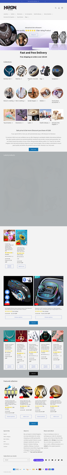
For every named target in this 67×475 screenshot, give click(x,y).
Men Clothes (6, 439)
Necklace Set (7, 79)
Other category (7, 436)
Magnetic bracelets (33, 79)
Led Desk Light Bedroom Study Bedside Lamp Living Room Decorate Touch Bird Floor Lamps (56, 402)
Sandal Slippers (32, 101)
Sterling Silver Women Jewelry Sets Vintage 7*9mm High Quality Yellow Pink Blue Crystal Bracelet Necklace (57, 347)
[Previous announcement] (21, 1)
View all (33, 322)
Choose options (9, 266)
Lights (29, 123)
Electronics (19, 123)
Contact (5, 446)
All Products (6, 444)
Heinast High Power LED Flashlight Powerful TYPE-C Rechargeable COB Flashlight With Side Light (25, 402)
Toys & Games (7, 123)
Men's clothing (20, 101)
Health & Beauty (44, 123)
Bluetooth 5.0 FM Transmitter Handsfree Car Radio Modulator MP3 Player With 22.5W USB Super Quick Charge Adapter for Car (48, 309)
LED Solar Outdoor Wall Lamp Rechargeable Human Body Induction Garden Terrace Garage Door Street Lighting (10, 403)
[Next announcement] (45, 1)
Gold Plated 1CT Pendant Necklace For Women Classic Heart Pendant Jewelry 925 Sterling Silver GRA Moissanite (21, 348)
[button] (6, 14)
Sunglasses (55, 79)
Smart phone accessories (55, 101)
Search (5, 434)
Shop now (33, 149)
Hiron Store (9, 471)
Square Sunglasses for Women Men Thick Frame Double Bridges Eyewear (20, 218)
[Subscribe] (27, 460)
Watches (18, 79)
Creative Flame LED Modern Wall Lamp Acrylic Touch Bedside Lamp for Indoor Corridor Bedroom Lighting (41, 402)
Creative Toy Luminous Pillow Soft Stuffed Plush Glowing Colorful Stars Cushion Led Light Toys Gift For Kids (9, 247)
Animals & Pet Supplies (55, 123)
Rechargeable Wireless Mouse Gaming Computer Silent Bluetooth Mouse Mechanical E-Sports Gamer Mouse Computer (18, 309)
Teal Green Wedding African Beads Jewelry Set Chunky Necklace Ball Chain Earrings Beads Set (45, 347)
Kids (5, 441)
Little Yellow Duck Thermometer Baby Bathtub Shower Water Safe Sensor (21, 249)
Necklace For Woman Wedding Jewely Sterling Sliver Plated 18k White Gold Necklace (9, 347)
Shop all (33, 34)
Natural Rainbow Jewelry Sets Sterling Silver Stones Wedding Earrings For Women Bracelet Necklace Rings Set (33, 347)
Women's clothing (8, 101)
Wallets (42, 101)
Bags (41, 79)
